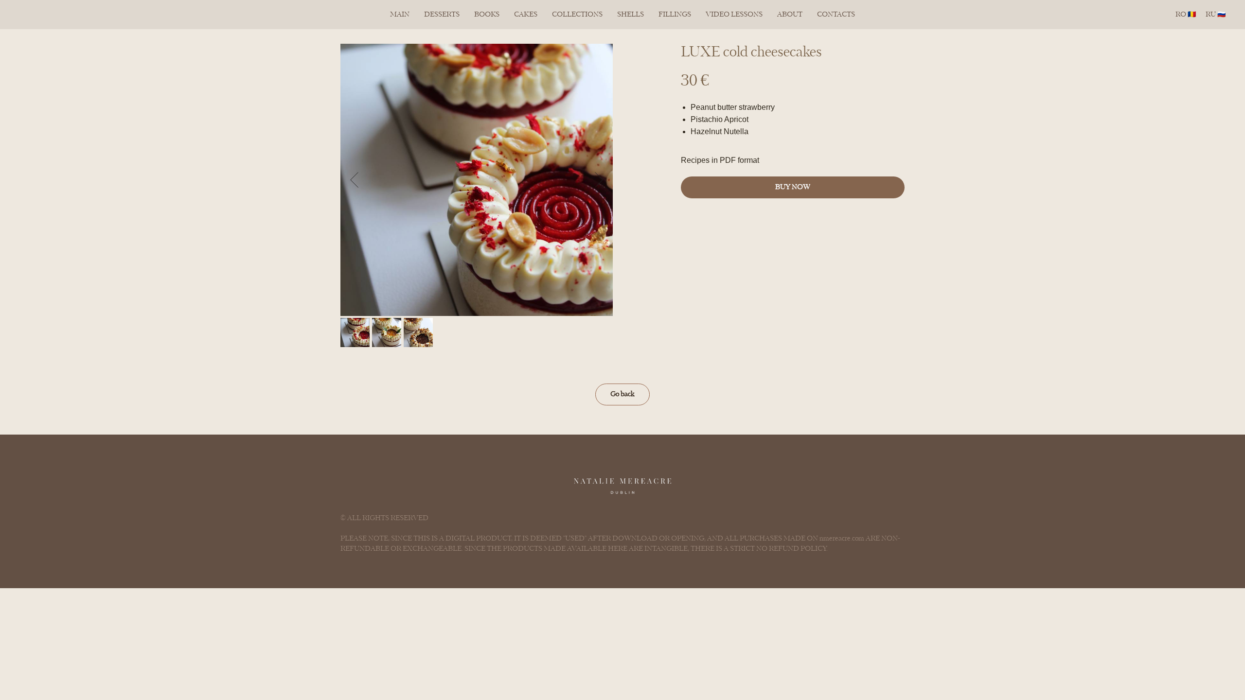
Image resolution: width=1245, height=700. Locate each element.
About (789, 14)
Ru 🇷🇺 (1216, 14)
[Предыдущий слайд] (354, 180)
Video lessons (734, 14)
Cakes (525, 14)
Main (399, 14)
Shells (630, 14)
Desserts (442, 14)
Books (486, 14)
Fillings (674, 14)
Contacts (836, 14)
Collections (577, 14)
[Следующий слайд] (599, 180)
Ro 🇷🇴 (1185, 14)
